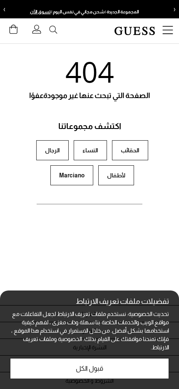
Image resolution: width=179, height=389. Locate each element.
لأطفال (116, 175)
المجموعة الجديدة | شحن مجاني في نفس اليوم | (84, 11)
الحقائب (130, 150)
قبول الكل (89, 368)
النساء (90, 150)
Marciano (72, 175)
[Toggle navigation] (168, 31)
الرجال (52, 150)
